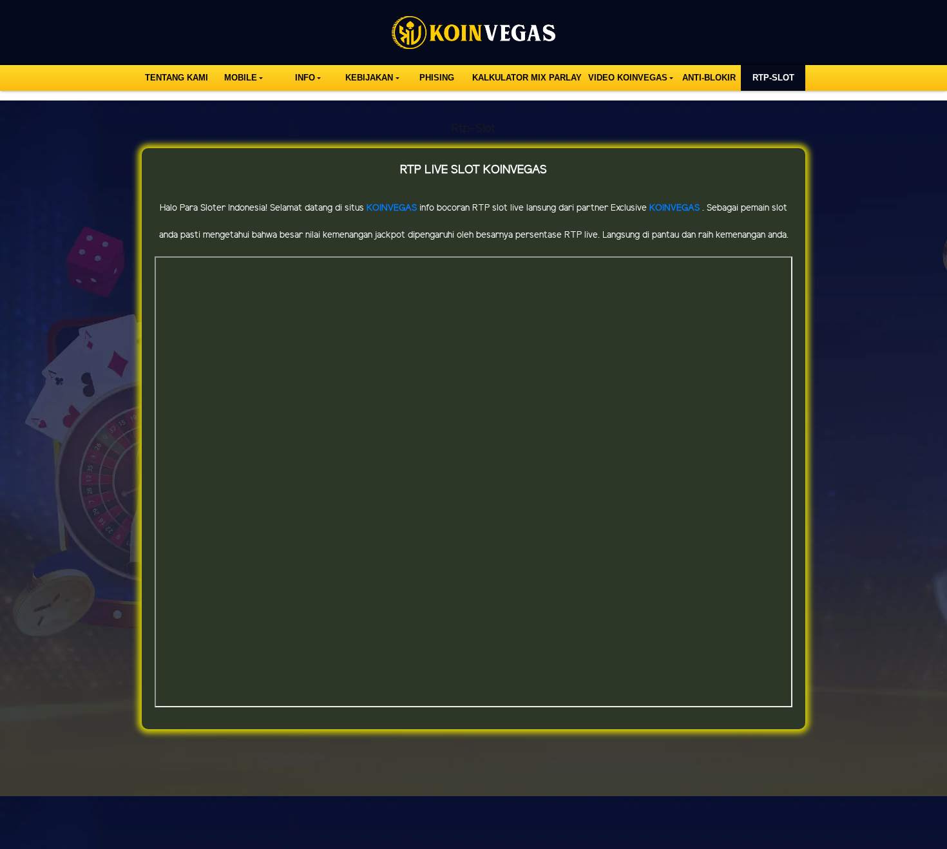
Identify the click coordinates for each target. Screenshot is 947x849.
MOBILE (240, 77)
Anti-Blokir (709, 77)
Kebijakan (369, 77)
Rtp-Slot (773, 77)
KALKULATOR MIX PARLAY (527, 77)
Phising (436, 77)
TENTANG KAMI (176, 77)
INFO (305, 77)
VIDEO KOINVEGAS (627, 77)
